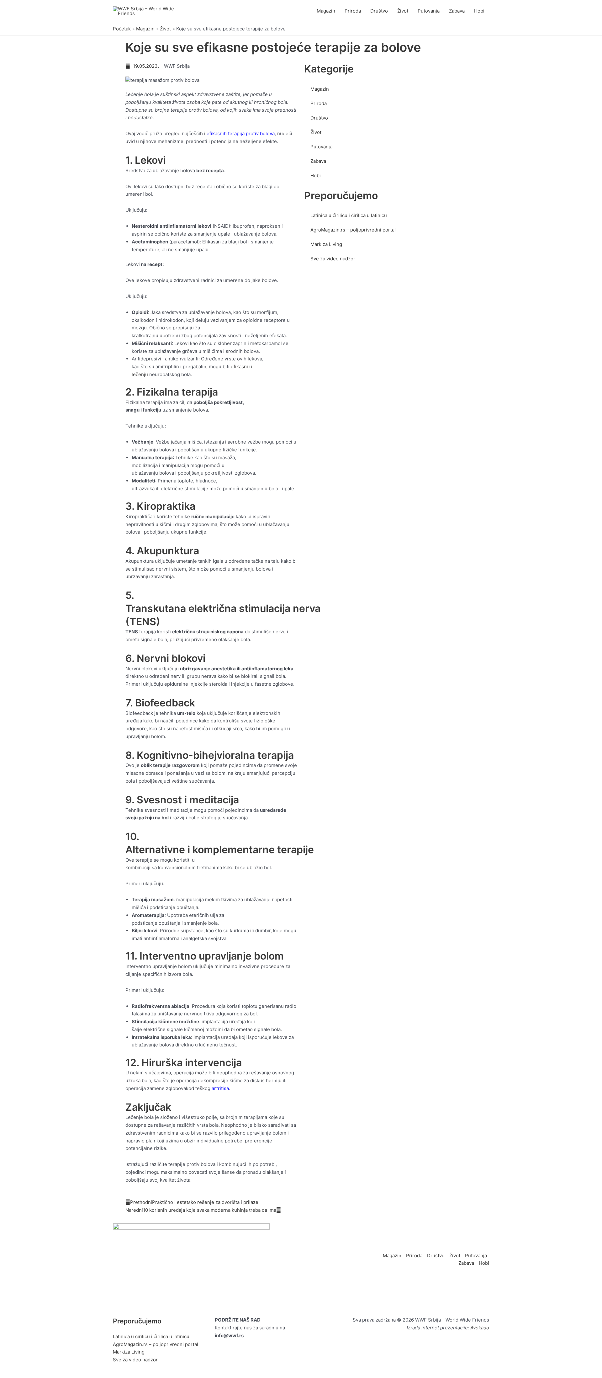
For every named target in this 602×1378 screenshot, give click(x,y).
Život (402, 11)
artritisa (220, 1088)
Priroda (353, 11)
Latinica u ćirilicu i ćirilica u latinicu (348, 215)
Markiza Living (326, 244)
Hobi (479, 11)
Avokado (479, 1328)
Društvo (379, 11)
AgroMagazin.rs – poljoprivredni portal (353, 230)
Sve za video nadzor (332, 259)
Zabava (457, 11)
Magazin (326, 11)
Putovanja (429, 11)
